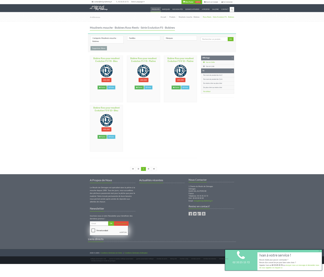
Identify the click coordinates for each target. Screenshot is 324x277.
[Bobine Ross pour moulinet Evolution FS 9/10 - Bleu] (106, 120)
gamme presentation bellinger (145, 258)
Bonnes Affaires (192, 9)
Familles (132, 38)
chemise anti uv (223, 258)
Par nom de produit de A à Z (212, 75)
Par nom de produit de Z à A (212, 79)
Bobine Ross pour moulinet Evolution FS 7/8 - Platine (143, 59)
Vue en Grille (210, 62)
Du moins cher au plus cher (212, 83)
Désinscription (121, 223)
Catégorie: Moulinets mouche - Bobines (105, 39)
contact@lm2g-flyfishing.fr (103, 2)
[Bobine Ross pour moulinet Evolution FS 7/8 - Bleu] (106, 71)
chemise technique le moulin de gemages (103, 260)
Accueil (163, 17)
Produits (156, 9)
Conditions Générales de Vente (111, 253)
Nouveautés (177, 9)
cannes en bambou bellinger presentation (121, 258)
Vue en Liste (209, 66)
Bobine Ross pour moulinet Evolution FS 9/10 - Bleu (106, 109)
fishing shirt (173, 258)
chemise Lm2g (184, 258)
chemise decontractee (209, 258)
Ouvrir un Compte (212, 2)
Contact (224, 9)
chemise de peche (162, 258)
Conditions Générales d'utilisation (136, 253)
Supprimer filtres (98, 48)
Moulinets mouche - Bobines (189, 17)
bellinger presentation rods (98, 258)
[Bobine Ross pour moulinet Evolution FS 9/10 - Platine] (180, 71)
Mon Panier (192, 2)
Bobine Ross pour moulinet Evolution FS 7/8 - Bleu (106, 59)
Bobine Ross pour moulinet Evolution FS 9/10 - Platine (180, 59)
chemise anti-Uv (195, 258)
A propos (206, 9)
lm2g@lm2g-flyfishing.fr (203, 201)
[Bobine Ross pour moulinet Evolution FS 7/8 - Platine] (143, 71)
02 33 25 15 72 (123, 2)
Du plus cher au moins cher (212, 87)
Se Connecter (228, 2)
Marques (166, 9)
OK (230, 39)
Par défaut (206, 91)
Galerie (215, 9)
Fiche (112, 87)
